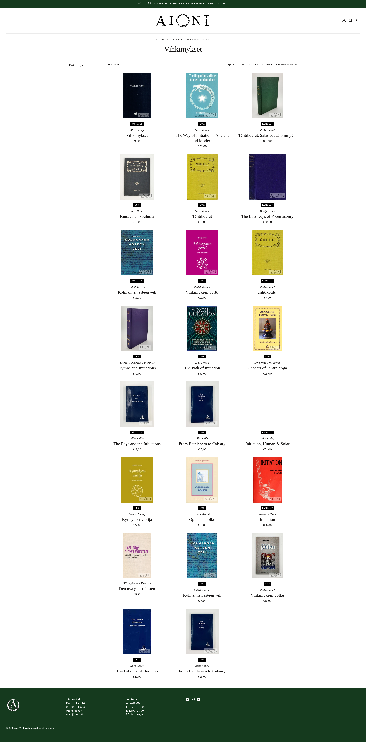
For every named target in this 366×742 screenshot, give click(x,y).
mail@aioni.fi (74, 714)
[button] (350, 20)
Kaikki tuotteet (179, 39)
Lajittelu (232, 64)
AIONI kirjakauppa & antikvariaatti (34, 728)
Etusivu (160, 39)
